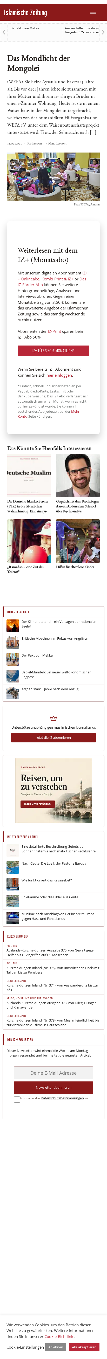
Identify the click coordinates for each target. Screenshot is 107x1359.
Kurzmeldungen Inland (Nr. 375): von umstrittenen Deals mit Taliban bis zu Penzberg (52, 970)
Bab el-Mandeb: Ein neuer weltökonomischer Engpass (56, 674)
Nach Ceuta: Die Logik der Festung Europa (54, 863)
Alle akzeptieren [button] (84, 1347)
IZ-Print (54, 331)
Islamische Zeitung (25, 12)
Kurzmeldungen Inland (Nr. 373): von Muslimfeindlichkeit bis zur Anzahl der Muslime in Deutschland (52, 1022)
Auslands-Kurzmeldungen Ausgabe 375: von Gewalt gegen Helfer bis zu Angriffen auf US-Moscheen (51, 952)
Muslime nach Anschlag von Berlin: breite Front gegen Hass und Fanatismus (58, 916)
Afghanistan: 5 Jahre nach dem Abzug (50, 689)
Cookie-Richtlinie (59, 1336)
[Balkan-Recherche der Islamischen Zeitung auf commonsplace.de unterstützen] (53, 821)
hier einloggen (59, 375)
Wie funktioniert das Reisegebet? (47, 880)
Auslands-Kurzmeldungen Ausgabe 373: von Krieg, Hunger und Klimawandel (51, 1005)
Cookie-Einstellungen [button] (25, 1347)
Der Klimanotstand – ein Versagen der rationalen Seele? (59, 624)
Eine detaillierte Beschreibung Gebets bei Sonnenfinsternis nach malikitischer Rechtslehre (59, 848)
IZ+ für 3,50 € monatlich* (53, 350)
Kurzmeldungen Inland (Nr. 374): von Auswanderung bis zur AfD (52, 987)
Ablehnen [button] (55, 1347)
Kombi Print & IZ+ (57, 278)
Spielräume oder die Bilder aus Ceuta (50, 897)
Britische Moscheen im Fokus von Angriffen (55, 638)
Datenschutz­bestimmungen (62, 1098)
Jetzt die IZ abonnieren (53, 737)
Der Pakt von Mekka (24, 28)
